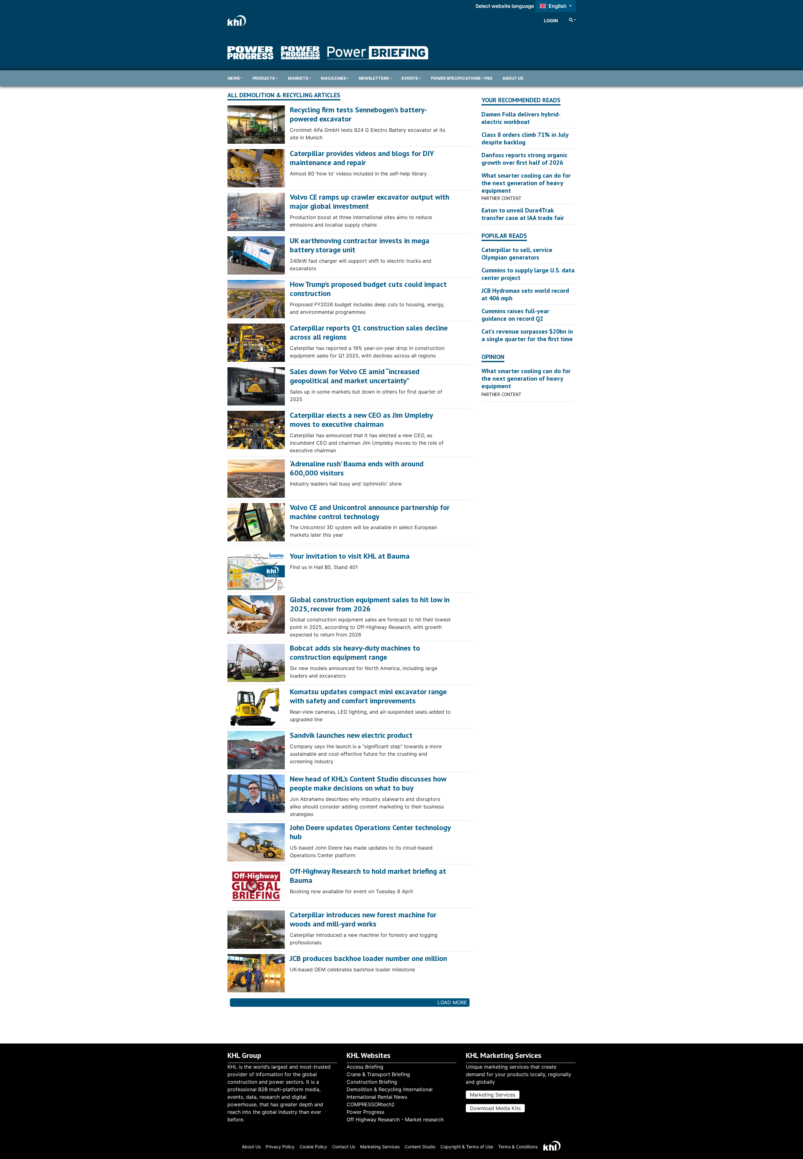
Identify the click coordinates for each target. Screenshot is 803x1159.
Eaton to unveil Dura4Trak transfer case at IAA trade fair (522, 214)
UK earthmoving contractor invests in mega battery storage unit (359, 245)
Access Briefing (365, 1067)
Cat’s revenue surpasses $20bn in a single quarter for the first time (527, 335)
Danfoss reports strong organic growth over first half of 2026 (524, 159)
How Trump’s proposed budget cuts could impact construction (368, 288)
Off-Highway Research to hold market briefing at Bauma (368, 875)
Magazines (333, 78)
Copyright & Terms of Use (466, 1146)
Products (264, 78)
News (234, 78)
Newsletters (374, 78)
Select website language (505, 6)
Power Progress (365, 1112)
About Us (513, 78)
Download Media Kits (495, 1108)
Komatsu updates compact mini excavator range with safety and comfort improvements (368, 696)
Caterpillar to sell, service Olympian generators (516, 253)
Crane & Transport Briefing (378, 1074)
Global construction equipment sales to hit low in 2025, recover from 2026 (369, 604)
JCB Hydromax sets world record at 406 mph (525, 294)
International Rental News (377, 1097)
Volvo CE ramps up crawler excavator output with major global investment (369, 201)
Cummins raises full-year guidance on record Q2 (515, 315)
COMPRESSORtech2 (371, 1104)
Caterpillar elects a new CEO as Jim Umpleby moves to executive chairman (361, 419)
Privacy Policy (280, 1146)
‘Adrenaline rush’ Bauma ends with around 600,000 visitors (356, 468)
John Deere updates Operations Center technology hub (370, 832)
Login (551, 20)
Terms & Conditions (518, 1146)
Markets (298, 78)
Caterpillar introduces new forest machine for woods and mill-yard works (363, 919)
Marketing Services (492, 1095)
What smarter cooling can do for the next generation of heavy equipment (526, 183)
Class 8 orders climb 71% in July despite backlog (524, 138)
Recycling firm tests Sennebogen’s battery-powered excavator (358, 114)
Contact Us (343, 1146)
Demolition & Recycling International (390, 1089)
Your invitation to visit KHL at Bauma (350, 556)
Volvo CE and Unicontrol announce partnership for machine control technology (369, 511)
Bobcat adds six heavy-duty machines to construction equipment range (355, 652)
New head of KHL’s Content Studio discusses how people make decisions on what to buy (368, 783)
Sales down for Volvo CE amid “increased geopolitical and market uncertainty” (354, 376)
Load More (452, 1002)
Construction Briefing (372, 1082)
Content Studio (420, 1146)
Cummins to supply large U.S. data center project (528, 274)
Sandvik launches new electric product (351, 735)
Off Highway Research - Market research (395, 1119)
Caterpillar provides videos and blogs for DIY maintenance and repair (362, 157)
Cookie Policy (313, 1146)
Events (410, 78)
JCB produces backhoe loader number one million (368, 958)
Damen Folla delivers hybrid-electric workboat (521, 118)
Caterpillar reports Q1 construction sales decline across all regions (369, 332)
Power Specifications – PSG (461, 78)
